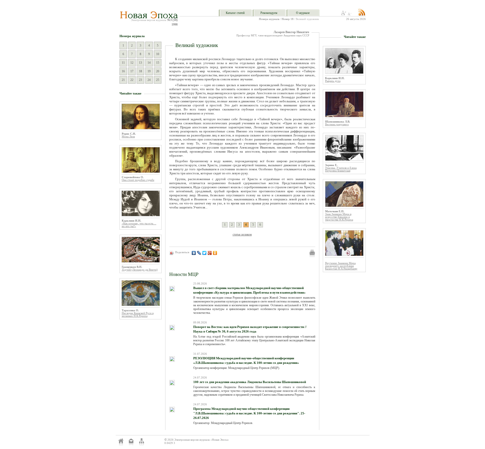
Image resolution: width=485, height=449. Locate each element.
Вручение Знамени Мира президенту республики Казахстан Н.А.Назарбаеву (341, 266)
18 (140, 71)
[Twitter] (204, 253)
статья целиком (242, 234)
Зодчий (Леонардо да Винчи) (140, 269)
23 (140, 80)
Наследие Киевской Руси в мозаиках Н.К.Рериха (138, 314)
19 (149, 71)
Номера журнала (269, 19)
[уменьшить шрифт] (350, 14)
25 (157, 80)
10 (157, 54)
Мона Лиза (128, 136)
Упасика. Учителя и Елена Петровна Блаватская (341, 169)
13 (140, 62)
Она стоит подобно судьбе (138, 180)
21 (123, 80)
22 (131, 80)
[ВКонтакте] (194, 253)
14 (149, 62)
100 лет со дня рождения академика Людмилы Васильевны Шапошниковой (249, 382)
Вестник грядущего (337, 124)
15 (157, 62)
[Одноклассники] (215, 253)
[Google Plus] (209, 253)
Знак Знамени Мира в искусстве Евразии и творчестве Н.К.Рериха (339, 217)
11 (123, 62)
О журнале (303, 13)
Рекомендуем (268, 13)
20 (157, 71)
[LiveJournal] (199, 253)
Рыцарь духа (333, 81)
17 (131, 71)
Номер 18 (288, 19)
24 (149, 80)
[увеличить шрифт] (344, 14)
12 (131, 62)
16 (123, 71)
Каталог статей (235, 13)
